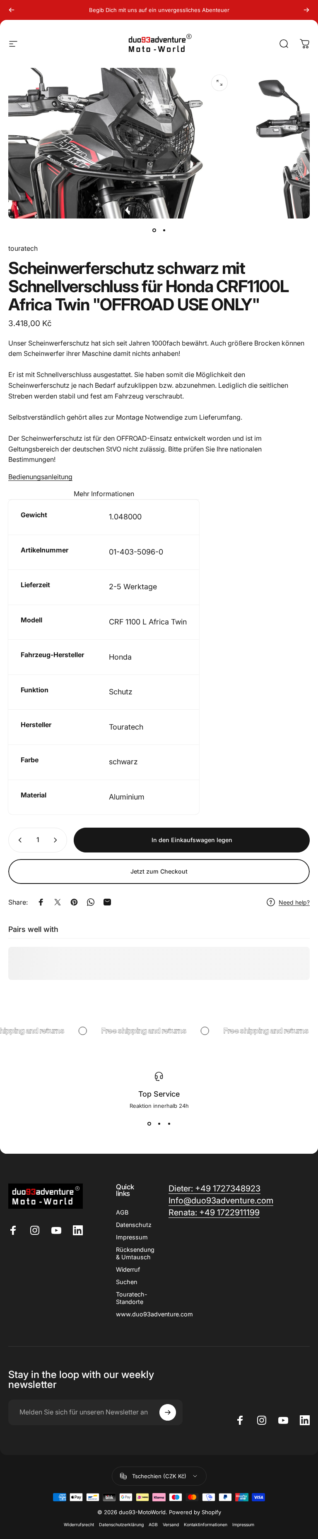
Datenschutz (134, 1224)
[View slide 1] (149, 1124)
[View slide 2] (159, 1124)
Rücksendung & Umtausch (135, 1253)
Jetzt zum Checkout (159, 871)
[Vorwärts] (306, 10)
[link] (214, 1213)
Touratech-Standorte (131, 1298)
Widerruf (128, 1269)
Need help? (294, 902)
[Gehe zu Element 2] (164, 230)
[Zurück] (11, 10)
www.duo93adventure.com (154, 1314)
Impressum (132, 1237)
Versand (171, 1524)
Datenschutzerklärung (121, 1524)
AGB (122, 1212)
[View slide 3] (169, 1124)
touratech (23, 248)
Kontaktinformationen (205, 1524)
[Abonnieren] (167, 1412)
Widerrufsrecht (79, 1524)
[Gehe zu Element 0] (154, 230)
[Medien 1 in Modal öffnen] (219, 82)
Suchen (126, 1281)
